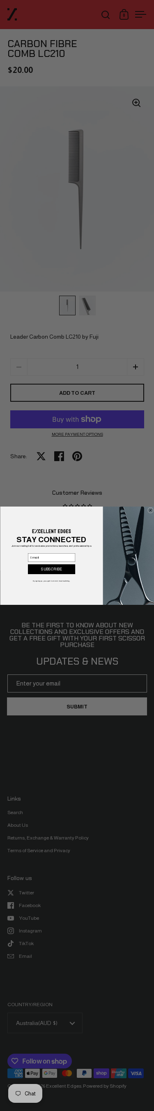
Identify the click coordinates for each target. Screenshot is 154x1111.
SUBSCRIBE (51, 569)
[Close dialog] (150, 510)
